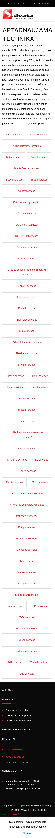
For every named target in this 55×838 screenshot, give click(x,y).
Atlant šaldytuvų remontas (27, 146)
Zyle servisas (27, 673)
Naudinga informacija (16, 729)
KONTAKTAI (8, 739)
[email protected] (11, 814)
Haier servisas (40, 376)
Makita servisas (14, 482)
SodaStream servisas (26, 595)
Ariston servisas (38, 134)
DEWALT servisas (27, 258)
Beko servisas (13, 157)
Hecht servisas (39, 387)
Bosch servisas (14, 179)
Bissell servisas (38, 157)
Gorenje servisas (15, 376)
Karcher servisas (27, 448)
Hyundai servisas (26, 421)
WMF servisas (13, 662)
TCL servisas (40, 606)
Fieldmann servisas (26, 353)
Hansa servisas (14, 387)
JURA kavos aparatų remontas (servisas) (26, 434)
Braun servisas (39, 179)
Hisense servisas (26, 398)
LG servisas (41, 459)
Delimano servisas (27, 247)
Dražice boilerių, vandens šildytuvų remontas (27, 272)
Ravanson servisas (26, 538)
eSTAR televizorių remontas (27, 342)
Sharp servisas (27, 561)
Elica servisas (26, 331)
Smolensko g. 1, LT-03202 (23, 781)
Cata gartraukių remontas (26, 202)
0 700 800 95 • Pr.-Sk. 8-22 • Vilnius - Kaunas (28, 4)
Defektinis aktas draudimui (18, 720)
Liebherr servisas (26, 471)
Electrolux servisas (26, 319)
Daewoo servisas (26, 213)
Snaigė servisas (26, 583)
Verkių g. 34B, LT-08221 (21, 785)
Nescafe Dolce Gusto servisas (26, 493)
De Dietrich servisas (27, 224)
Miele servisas (40, 482)
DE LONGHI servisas (26, 236)
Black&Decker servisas (26, 168)
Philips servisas (26, 527)
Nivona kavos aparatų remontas (27, 504)
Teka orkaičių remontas (26, 628)
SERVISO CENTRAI (12, 771)
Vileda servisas (26, 640)
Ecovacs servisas (26, 297)
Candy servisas (26, 191)
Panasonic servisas (26, 516)
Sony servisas (14, 606)
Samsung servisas (27, 550)
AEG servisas (13, 134)
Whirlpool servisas (27, 651)
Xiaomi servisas (39, 662)
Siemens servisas (26, 572)
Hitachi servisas (26, 409)
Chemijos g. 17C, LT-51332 (23, 788)
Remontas (8, 699)
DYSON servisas (27, 286)
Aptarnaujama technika (17, 710)
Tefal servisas (26, 617)
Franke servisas (26, 364)
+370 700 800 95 (15, 757)
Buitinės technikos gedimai (18, 715)
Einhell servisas (26, 308)
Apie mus (7, 690)
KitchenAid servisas (16, 459)
